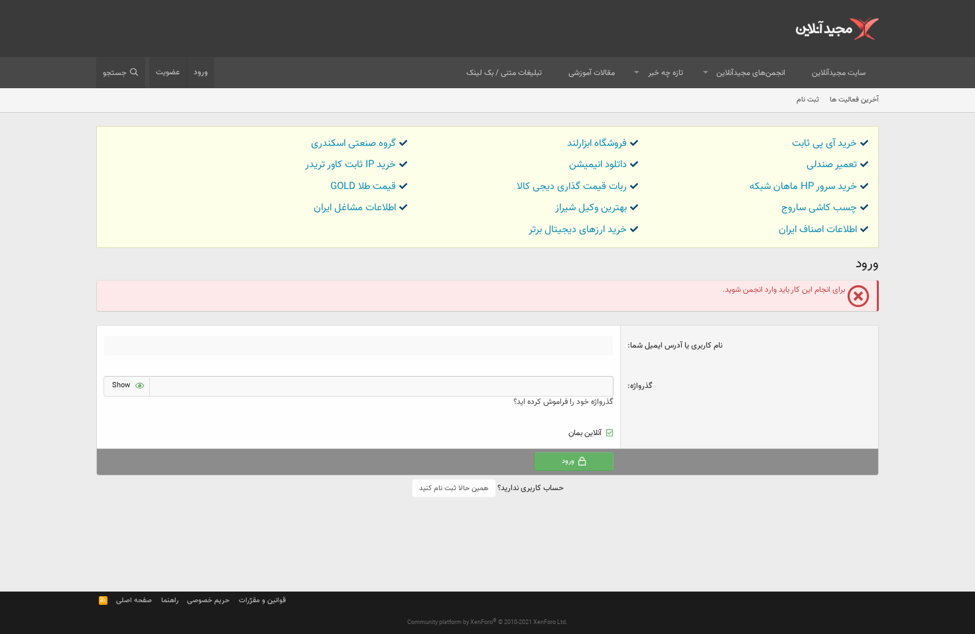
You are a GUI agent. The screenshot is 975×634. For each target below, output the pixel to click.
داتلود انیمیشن (598, 164)
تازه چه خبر (665, 73)
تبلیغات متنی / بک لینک (504, 73)
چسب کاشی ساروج (819, 208)
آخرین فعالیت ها (854, 99)
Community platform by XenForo (487, 622)
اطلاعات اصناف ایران (818, 229)
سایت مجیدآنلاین (839, 73)
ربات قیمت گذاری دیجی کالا (572, 186)
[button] (705, 73)
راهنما (169, 600)
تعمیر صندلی (832, 164)
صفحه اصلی (134, 600)
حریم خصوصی (208, 600)
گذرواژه (641, 386)
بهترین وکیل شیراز (591, 208)
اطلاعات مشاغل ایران (355, 208)
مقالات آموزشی (591, 73)
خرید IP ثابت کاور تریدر (350, 164)
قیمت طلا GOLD (363, 186)
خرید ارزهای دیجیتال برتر (578, 229)
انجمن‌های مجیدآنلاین (750, 73)
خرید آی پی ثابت (824, 143)
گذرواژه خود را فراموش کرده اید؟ (563, 402)
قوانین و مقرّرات (262, 600)
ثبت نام (808, 99)
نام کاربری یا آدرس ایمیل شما (676, 345)
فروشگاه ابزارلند (597, 143)
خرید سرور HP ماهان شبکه (803, 186)
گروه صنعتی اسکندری (353, 143)
